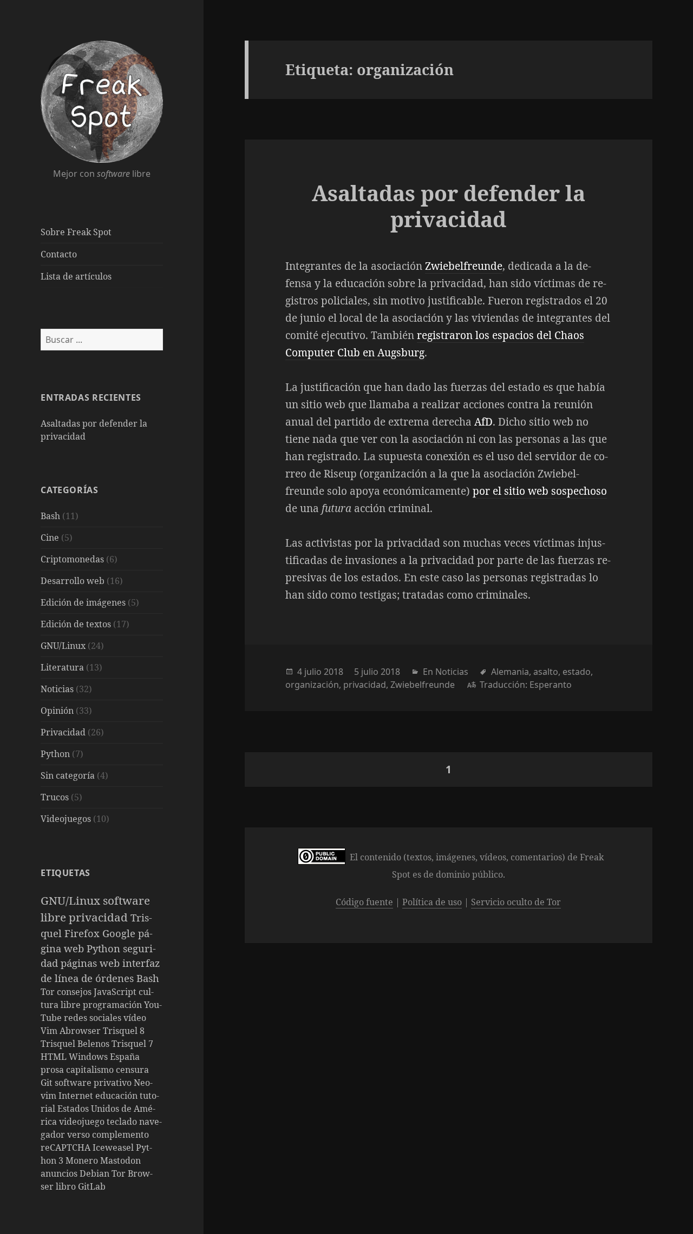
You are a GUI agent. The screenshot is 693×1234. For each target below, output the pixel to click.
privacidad (99, 917)
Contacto (59, 254)
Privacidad (63, 732)
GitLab (92, 1186)
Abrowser (81, 1031)
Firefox (83, 933)
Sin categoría (68, 775)
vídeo (134, 1018)
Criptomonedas (72, 559)
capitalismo (91, 1070)
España (125, 1057)
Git (48, 1083)
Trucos (55, 797)
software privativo (94, 1083)
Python (55, 754)
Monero (83, 1160)
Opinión (57, 710)
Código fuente (364, 902)
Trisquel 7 (132, 1044)
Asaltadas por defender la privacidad (448, 205)
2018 (333, 672)
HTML (55, 1057)
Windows (89, 1057)
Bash (50, 516)
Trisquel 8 (124, 1031)
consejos (75, 992)
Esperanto (550, 685)
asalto (545, 672)
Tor (49, 992)
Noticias (57, 689)
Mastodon (120, 1160)
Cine (50, 537)
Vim (50, 1031)
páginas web (91, 963)
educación (117, 1096)
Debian (96, 1173)
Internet (76, 1096)
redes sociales (93, 1018)
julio (313, 672)
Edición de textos (76, 624)
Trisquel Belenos (76, 1044)
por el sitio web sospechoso (540, 491)
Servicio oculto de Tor (516, 902)
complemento (120, 1134)
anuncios (60, 1173)
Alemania (510, 672)
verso (79, 1134)
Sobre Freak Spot (76, 232)
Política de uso (432, 902)
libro (67, 1186)
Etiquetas (65, 873)
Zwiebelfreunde (463, 266)
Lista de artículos (76, 276)
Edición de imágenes (83, 602)
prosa (53, 1070)
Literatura (62, 667)
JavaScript (116, 992)
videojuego (83, 1121)
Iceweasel (114, 1147)
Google (120, 933)
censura (132, 1070)
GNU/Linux (63, 646)
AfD (483, 422)
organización (312, 685)
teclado (123, 1121)
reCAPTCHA (67, 1147)
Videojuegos (66, 819)
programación (113, 1005)
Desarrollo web (72, 581)
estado (577, 672)
